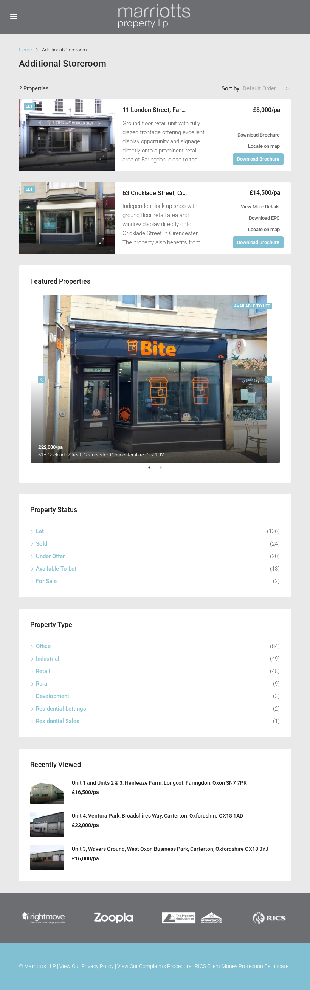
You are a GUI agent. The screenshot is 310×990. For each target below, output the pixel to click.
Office (43, 646)
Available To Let (56, 568)
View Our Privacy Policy (86, 966)
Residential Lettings (61, 708)
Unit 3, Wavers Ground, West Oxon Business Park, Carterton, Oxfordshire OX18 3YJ (170, 849)
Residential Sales (57, 721)
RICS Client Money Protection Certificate (241, 966)
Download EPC (264, 218)
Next (268, 379)
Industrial (47, 658)
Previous (41, 379)
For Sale (46, 581)
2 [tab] (164, 470)
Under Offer (50, 556)
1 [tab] (153, 470)
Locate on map (264, 146)
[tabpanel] (155, 379)
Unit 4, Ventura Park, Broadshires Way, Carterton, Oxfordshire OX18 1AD (157, 816)
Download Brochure (258, 135)
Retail (43, 671)
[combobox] (266, 88)
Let (29, 106)
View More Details (260, 206)
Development (52, 696)
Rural (42, 683)
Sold (41, 543)
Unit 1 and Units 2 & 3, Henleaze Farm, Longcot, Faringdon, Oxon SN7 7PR (159, 783)
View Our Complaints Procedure (154, 966)
